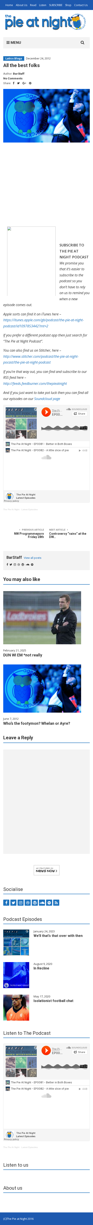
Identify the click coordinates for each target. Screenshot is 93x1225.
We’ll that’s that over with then (58, 936)
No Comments (12, 78)
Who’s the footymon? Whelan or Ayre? (36, 723)
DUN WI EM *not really (22, 655)
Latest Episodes (29, 509)
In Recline (41, 968)
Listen (42, 5)
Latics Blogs (13, 58)
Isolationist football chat (53, 1001)
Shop (68, 5)
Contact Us (81, 5)
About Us (21, 5)
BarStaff (18, 73)
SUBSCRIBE (55, 5)
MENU (15, 42)
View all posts (32, 557)
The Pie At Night (11, 509)
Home (9, 5)
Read (33, 5)
